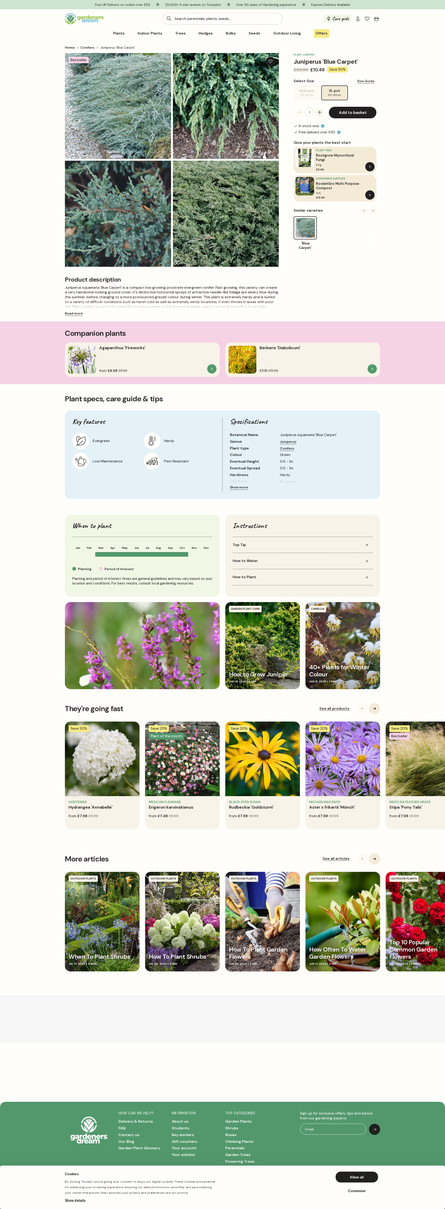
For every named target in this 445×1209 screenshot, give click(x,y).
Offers (321, 33)
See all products (334, 708)
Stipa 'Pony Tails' (405, 807)
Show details (75, 1200)
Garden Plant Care (245, 609)
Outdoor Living (287, 33)
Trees (180, 33)
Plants (119, 33)
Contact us (128, 1134)
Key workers (183, 1134)
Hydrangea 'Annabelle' (90, 807)
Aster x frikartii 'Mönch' (332, 807)
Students (180, 1128)
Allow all (357, 1177)
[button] (376, 18)
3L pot (334, 92)
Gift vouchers (184, 1141)
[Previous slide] (364, 210)
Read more (74, 313)
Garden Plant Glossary (139, 1148)
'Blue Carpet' (305, 245)
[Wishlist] (367, 18)
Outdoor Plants (83, 878)
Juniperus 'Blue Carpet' (117, 47)
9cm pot (309, 94)
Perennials (235, 1148)
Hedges (206, 33)
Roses (230, 1134)
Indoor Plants (150, 33)
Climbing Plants (239, 1141)
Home (70, 47)
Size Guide (366, 81)
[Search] (169, 18)
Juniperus (288, 441)
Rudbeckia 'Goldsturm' (251, 807)
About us (180, 1121)
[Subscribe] (374, 1129)
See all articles (336, 858)
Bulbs (231, 33)
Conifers (87, 47)
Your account (184, 1148)
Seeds (254, 33)
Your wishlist (183, 1154)
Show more (239, 487)
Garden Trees (238, 1154)
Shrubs (231, 1128)
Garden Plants (238, 1121)
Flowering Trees (239, 1161)
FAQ (122, 1128)
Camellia (317, 609)
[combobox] (222, 18)
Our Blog (126, 1141)
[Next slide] (372, 210)
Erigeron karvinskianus (171, 807)
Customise (357, 1191)
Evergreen (288, 481)
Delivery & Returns (135, 1121)
